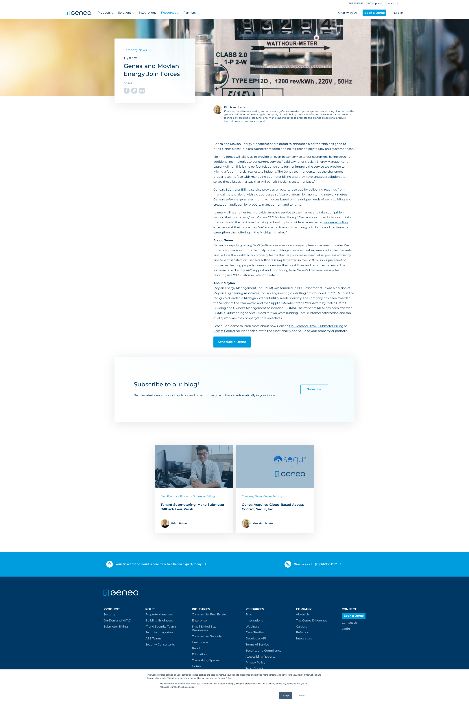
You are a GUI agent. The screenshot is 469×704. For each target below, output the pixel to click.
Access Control (224, 331)
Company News (135, 50)
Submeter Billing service (243, 189)
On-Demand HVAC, (303, 326)
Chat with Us (347, 13)
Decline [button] (301, 695)
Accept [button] (285, 695)
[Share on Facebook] (127, 91)
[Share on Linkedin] (142, 91)
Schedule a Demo (232, 342)
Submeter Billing (330, 326)
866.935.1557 (355, 3)
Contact (389, 3)
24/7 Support (374, 3)
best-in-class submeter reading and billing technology (274, 149)
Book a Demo (374, 13)
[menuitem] (117, 618)
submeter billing (336, 222)
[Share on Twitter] (134, 91)
